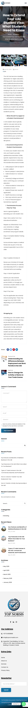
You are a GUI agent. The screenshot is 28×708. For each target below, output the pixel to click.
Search (4, 439)
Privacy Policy (5, 670)
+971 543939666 (8, 634)
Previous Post (11, 356)
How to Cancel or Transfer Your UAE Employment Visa (11, 478)
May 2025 (6, 566)
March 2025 (6, 574)
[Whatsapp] (24, 704)
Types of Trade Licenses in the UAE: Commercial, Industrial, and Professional (12, 471)
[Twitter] (11, 349)
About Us (4, 661)
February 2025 (7, 578)
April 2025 (6, 570)
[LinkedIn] (16, 349)
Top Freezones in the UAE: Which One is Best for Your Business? (14, 465)
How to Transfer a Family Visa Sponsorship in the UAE (14, 484)
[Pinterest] (14, 349)
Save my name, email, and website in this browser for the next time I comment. (14, 425)
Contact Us (4, 667)
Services (3, 664)
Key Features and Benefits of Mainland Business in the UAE (12, 459)
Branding (16, 34)
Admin (16, 69)
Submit (6, 690)
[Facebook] (8, 349)
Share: (3, 349)
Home (10, 34)
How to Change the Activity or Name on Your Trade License (15, 375)
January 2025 (7, 582)
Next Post (10, 370)
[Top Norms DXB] (5, 3)
